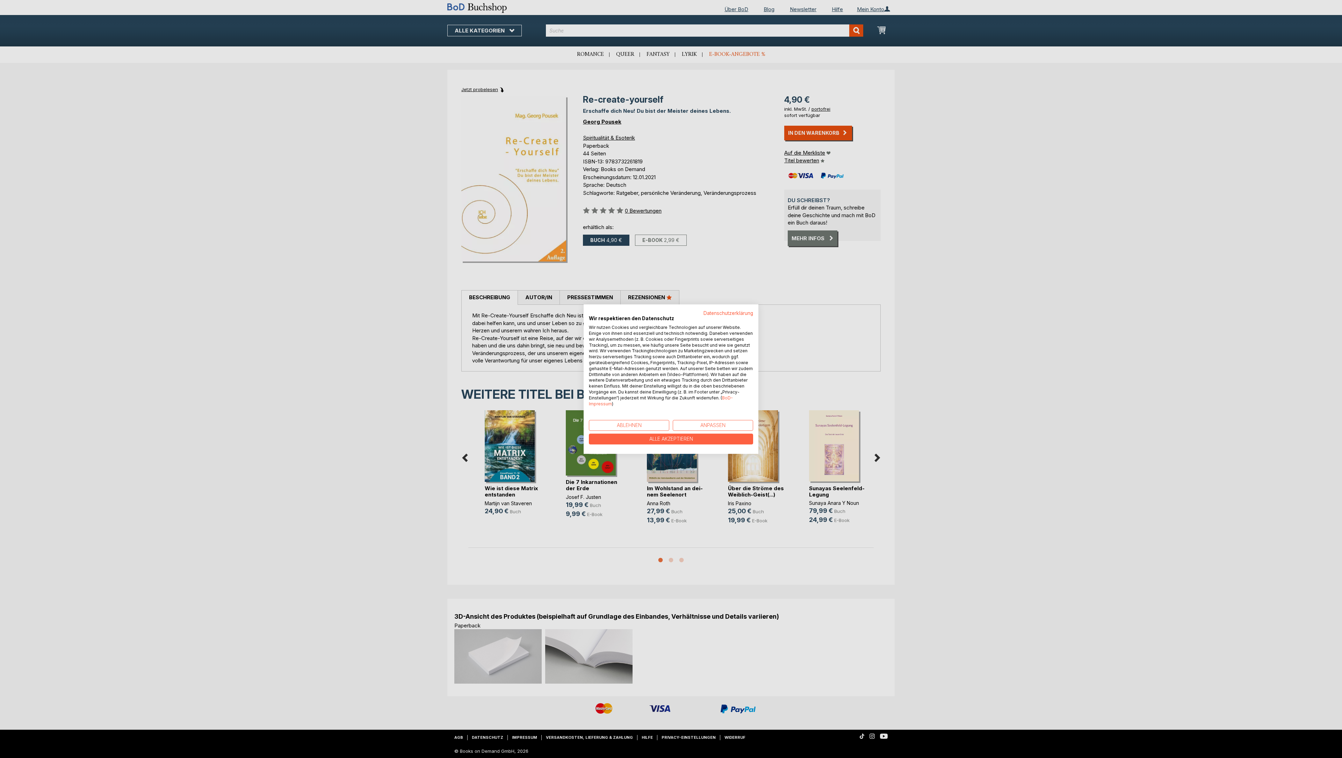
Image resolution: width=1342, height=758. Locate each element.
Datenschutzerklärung (728, 313)
